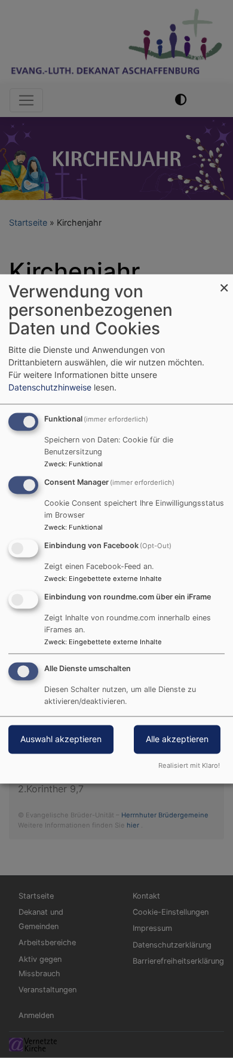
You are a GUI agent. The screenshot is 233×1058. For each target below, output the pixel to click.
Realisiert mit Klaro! (189, 766)
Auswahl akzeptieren (61, 739)
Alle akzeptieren (177, 739)
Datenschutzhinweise (49, 388)
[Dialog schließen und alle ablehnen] (224, 281)
